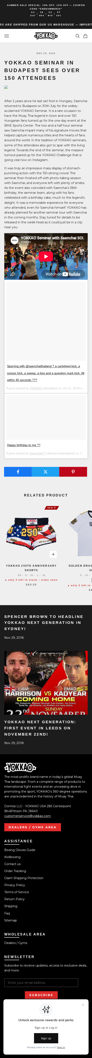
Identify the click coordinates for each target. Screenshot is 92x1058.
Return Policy (14, 899)
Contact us (12, 864)
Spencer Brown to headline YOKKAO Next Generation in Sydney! (43, 623)
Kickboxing (12, 857)
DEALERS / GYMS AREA (33, 827)
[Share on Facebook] (18, 471)
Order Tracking (15, 871)
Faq (7, 913)
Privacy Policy (14, 885)
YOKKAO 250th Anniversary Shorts (31, 568)
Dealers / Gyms (15, 943)
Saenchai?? (38, 453)
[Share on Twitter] (45, 471)
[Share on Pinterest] (73, 471)
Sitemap (10, 920)
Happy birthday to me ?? (23, 445)
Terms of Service (16, 892)
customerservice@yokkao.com (27, 816)
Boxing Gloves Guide (19, 850)
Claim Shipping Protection (23, 878)
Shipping (10, 906)
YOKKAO (36, 388)
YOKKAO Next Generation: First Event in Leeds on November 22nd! (40, 728)
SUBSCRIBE (41, 995)
